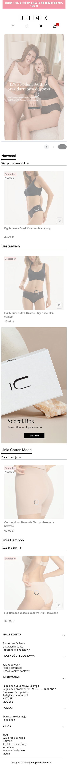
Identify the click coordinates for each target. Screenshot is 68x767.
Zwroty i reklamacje (14, 716)
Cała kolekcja (9, 457)
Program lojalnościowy (16, 649)
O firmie (7, 740)
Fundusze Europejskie (15, 692)
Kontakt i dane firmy (15, 744)
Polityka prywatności (15, 695)
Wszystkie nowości (13, 163)
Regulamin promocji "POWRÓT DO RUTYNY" (29, 689)
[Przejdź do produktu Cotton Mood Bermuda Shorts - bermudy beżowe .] (34, 492)
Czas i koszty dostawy (16, 670)
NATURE (8, 698)
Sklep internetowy (30, 762)
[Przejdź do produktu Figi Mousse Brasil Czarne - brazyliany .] (34, 198)
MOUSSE (8, 701)
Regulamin (9, 719)
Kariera (7, 747)
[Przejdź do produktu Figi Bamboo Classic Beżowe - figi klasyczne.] (34, 583)
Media (6, 753)
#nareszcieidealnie (14, 750)
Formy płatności (12, 667)
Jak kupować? (11, 664)
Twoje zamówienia (14, 643)
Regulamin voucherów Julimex (21, 685)
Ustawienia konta (13, 646)
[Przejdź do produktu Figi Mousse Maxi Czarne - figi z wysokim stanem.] (34, 283)
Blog (5, 734)
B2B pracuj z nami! (14, 737)
